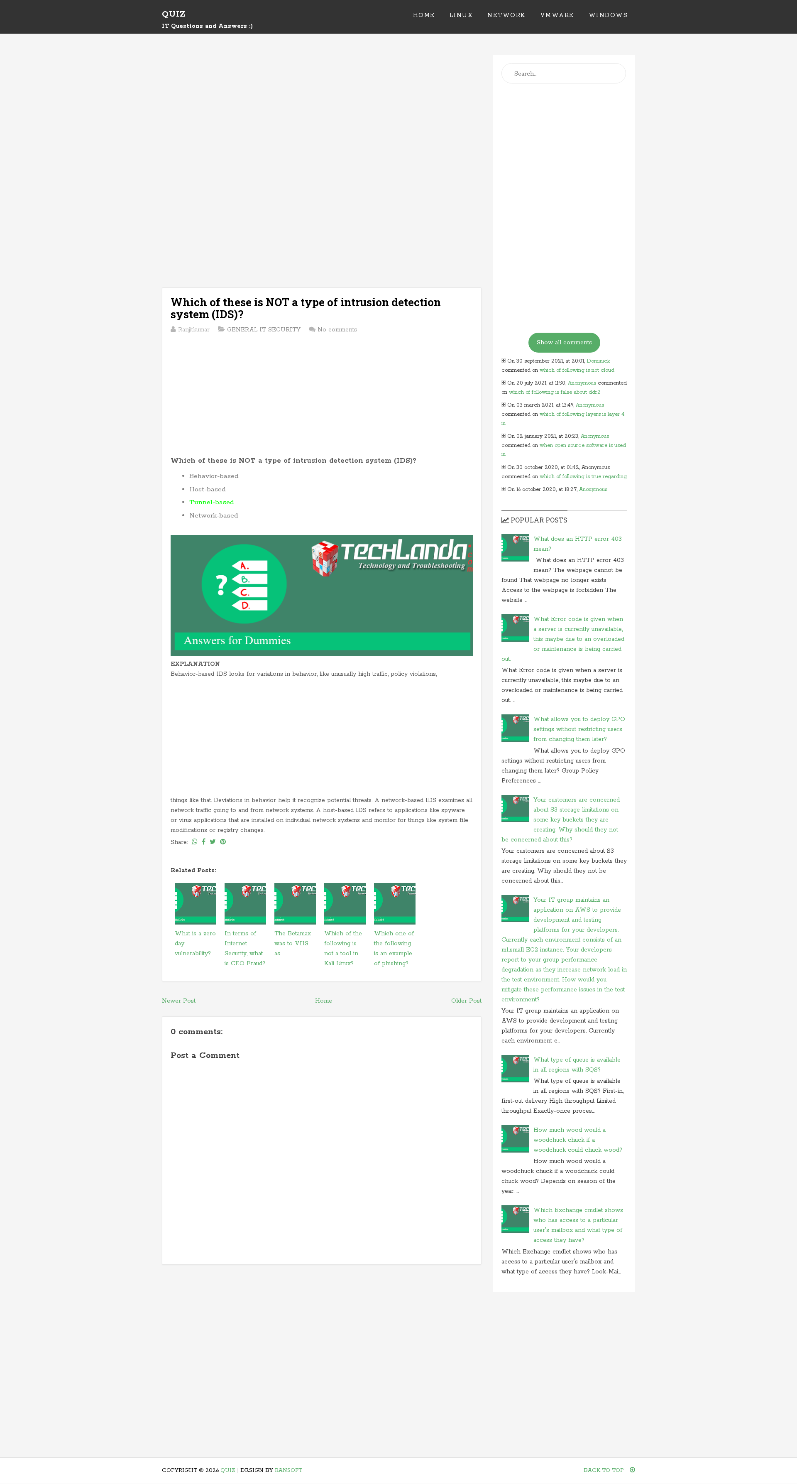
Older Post (466, 1001)
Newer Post (179, 1001)
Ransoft (288, 1470)
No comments (337, 330)
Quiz (174, 14)
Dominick (598, 361)
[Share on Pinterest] (223, 842)
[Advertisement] (322, 113)
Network (506, 15)
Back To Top (605, 1470)
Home (424, 15)
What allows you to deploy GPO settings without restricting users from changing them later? (579, 729)
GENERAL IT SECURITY (264, 330)
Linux (461, 15)
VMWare (557, 15)
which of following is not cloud (577, 370)
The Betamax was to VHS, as (292, 943)
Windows (608, 15)
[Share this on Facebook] (204, 842)
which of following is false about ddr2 (555, 392)
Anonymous (582, 383)
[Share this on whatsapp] (195, 842)
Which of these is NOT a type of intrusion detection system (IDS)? (306, 308)
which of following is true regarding (583, 476)
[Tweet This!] (213, 842)
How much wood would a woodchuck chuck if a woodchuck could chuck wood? (577, 1140)
